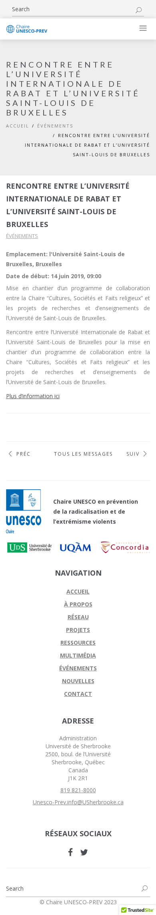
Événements (22, 235)
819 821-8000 (78, 790)
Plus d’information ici (33, 396)
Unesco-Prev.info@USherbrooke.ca (78, 802)
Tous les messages (78, 454)
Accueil (17, 126)
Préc (23, 454)
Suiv (133, 454)
